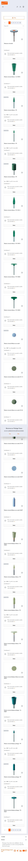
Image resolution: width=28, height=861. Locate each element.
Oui (10, 433)
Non (18, 433)
